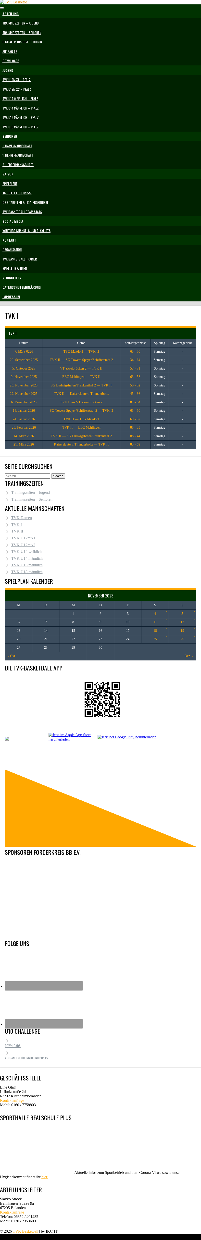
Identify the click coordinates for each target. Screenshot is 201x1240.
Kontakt (9, 240)
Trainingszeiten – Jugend (20, 22)
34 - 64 (135, 360)
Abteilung (10, 13)
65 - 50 (135, 410)
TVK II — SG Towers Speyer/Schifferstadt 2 (81, 360)
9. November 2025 (24, 377)
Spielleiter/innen (14, 268)
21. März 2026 (23, 444)
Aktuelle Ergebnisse (17, 192)
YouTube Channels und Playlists (26, 230)
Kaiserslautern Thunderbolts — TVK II (81, 444)
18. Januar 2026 (24, 410)
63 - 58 (135, 377)
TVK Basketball (25, 1231)
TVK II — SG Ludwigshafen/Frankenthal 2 (81, 436)
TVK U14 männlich (27, 558)
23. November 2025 (24, 385)
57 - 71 (135, 368)
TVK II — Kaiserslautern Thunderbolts (81, 394)
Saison (7, 173)
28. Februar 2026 (24, 427)
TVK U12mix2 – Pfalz (16, 89)
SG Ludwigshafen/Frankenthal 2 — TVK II (81, 385)
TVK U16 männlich (27, 565)
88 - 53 (135, 427)
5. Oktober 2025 (23, 368)
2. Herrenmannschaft (18, 164)
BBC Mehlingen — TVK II (81, 377)
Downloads (10, 60)
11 (155, 622)
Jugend (7, 70)
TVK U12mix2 (23, 545)
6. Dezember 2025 (24, 402)
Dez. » (189, 656)
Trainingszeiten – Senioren (21, 32)
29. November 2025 (24, 394)
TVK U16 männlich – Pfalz (20, 117)
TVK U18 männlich (27, 572)
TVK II (17, 531)
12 (182, 622)
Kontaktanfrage (12, 1100)
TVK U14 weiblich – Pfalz (20, 98)
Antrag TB (9, 51)
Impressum (11, 296)
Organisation (12, 249)
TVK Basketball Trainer (19, 258)
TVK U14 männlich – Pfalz (20, 108)
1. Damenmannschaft (17, 145)
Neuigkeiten (11, 277)
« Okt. (11, 656)
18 (155, 630)
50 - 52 (135, 385)
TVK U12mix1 (23, 538)
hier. (44, 1177)
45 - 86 (135, 394)
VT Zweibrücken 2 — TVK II (81, 368)
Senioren (9, 136)
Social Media (12, 221)
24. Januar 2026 (24, 419)
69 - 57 (135, 419)
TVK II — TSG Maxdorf (81, 419)
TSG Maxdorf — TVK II (81, 351)
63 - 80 (135, 351)
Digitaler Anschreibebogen (22, 41)
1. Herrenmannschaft (17, 155)
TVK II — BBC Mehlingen (81, 427)
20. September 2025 (24, 360)
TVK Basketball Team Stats (22, 211)
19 (182, 630)
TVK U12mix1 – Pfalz (16, 79)
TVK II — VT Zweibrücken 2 (81, 402)
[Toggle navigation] (2, 8)
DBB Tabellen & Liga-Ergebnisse (25, 202)
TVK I (16, 524)
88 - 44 (135, 436)
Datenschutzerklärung (21, 287)
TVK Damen (21, 518)
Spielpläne (9, 183)
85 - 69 (135, 444)
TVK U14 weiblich (26, 551)
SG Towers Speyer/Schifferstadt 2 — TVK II (81, 410)
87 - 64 (135, 402)
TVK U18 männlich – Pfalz (20, 126)
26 (182, 639)
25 (155, 639)
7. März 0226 (23, 351)
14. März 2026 (23, 436)
